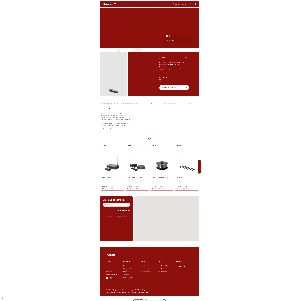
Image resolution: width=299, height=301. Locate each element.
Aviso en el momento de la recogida (140, 299)
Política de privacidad (111, 292)
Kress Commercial (162, 271)
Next (199, 167)
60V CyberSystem (127, 269)
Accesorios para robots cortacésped (122, 50)
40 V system (126, 274)
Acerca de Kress (110, 266)
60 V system (126, 271)
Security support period (142, 292)
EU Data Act (134, 292)
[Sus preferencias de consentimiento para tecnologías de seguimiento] (2, 298)
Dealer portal (109, 271)
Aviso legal (127, 292)
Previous (99, 167)
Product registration (146, 266)
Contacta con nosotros (112, 274)
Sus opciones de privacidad (154, 299)
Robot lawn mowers (128, 266)
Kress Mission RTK (163, 266)
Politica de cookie (120, 292)
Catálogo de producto (146, 271)
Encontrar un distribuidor (169, 87)
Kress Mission (161, 269)
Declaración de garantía (146, 269)
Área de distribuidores (179, 4)
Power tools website (128, 277)
